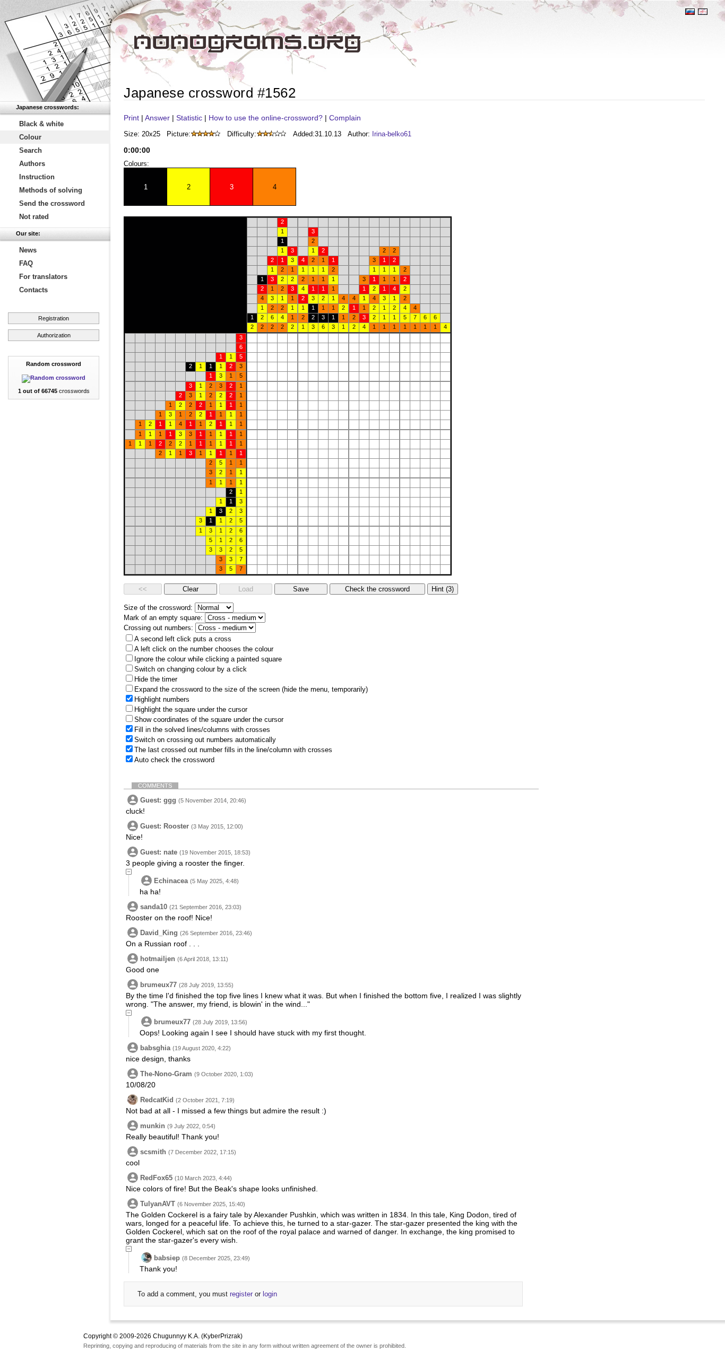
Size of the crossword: (158, 608)
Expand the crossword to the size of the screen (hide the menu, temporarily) (251, 689)
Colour (30, 137)
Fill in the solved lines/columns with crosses (202, 730)
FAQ (26, 263)
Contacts (33, 290)
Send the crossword (52, 203)
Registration (53, 318)
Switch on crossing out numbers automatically (205, 740)
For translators (43, 277)
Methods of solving (50, 190)
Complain (345, 118)
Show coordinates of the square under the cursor (208, 719)
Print (131, 118)
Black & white (41, 124)
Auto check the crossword (174, 760)
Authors (32, 164)
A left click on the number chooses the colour (203, 649)
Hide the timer (155, 679)
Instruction (37, 177)
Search (30, 150)
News (28, 250)
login (270, 1294)
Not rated (34, 217)
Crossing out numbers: (158, 628)
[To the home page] (55, 51)
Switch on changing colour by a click (190, 669)
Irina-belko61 (391, 134)
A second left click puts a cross (182, 639)
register (241, 1294)
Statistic (189, 118)
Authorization (54, 335)
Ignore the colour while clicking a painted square (208, 659)
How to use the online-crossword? (266, 118)
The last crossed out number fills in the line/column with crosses (233, 750)
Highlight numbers (161, 699)
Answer (157, 118)
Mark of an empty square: (163, 618)
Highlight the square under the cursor (190, 709)
